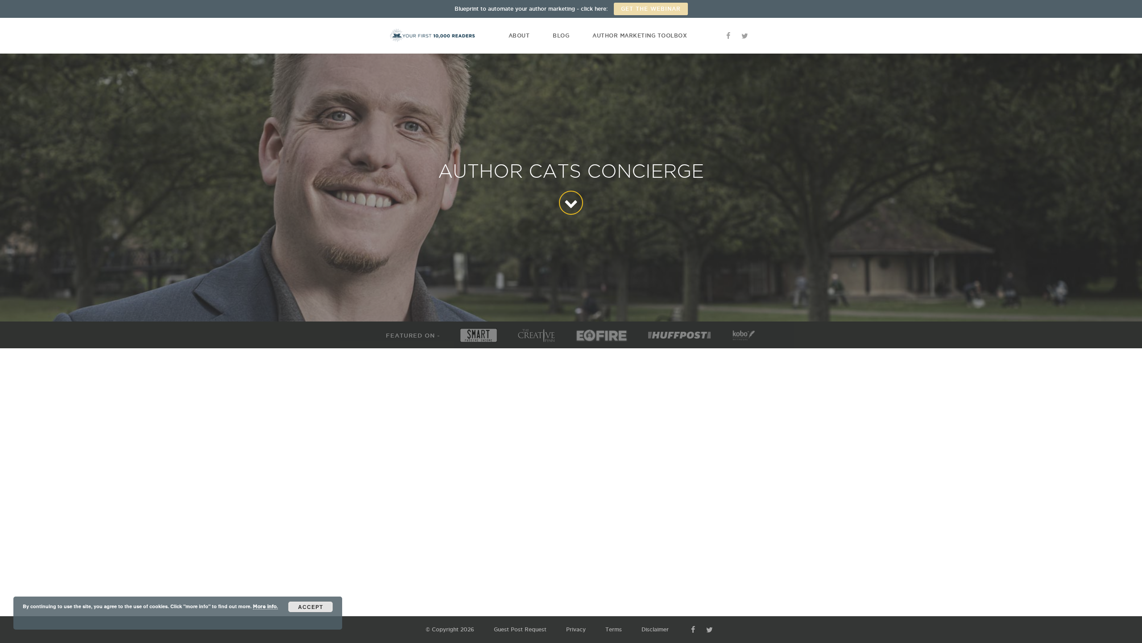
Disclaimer (655, 629)
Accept (310, 607)
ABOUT (519, 35)
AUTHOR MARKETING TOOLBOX (639, 35)
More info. (265, 606)
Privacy (576, 629)
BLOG (561, 35)
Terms (613, 629)
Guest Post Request (520, 629)
